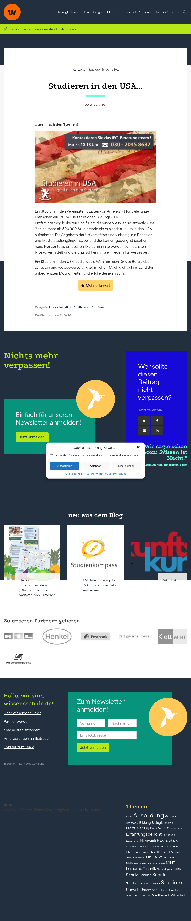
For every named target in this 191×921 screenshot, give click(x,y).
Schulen (145, 875)
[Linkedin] (157, 430)
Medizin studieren (135, 857)
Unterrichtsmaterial (169, 890)
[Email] (144, 430)
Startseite (78, 69)
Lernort (165, 852)
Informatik (132, 846)
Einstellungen (126, 465)
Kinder (168, 846)
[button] (138, 447)
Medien (176, 852)
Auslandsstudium (60, 307)
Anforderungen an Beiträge (26, 738)
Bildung (145, 823)
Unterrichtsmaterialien (138, 895)
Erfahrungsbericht (144, 834)
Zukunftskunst (172, 580)
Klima (176, 846)
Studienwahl (82, 307)
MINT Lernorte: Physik (153, 863)
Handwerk (148, 841)
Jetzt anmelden (93, 748)
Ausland (171, 816)
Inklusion (143, 846)
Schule (132, 875)
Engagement (174, 828)
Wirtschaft (178, 895)
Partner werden (16, 721)
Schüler (160, 874)
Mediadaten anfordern (22, 730)
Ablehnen (95, 465)
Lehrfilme (141, 852)
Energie (162, 828)
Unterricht (148, 890)
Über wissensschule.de (22, 713)
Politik (177, 869)
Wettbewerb (161, 895)
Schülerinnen (135, 883)
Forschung (168, 834)
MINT (150, 857)
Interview (156, 846)
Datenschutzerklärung (98, 473)
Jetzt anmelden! (32, 437)
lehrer (130, 852)
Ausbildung (148, 815)
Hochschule (168, 840)
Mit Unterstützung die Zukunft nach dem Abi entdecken (99, 585)
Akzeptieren (64, 465)
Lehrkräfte (154, 852)
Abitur (129, 817)
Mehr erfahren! (98, 285)
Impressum (119, 473)
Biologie (158, 822)
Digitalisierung (137, 828)
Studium (98, 307)
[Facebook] (157, 420)
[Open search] (184, 12)
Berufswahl (132, 823)
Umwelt (133, 890)
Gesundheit (132, 841)
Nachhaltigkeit (165, 869)
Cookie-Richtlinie (74, 473)
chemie (169, 823)
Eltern (153, 828)
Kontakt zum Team (19, 747)
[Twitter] (144, 420)
